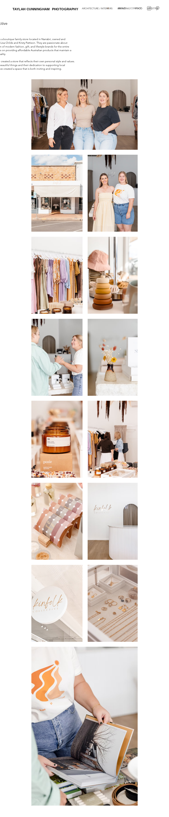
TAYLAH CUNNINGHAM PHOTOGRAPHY (45, 9)
